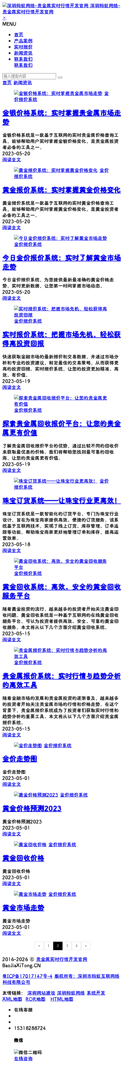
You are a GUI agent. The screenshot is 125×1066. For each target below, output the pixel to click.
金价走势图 (19, 758)
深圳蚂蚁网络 (71, 993)
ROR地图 (35, 999)
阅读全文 (11, 159)
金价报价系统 (28, 244)
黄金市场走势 (23, 907)
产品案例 (23, 40)
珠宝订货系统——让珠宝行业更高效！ (61, 500)
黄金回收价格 (23, 857)
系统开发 (96, 993)
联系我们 (23, 59)
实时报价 (23, 47)
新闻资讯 (23, 53)
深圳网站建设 (41, 993)
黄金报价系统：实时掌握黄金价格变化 (61, 189)
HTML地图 (62, 999)
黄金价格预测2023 (32, 807)
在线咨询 (23, 1058)
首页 (18, 34)
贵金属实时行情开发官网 (61, 959)
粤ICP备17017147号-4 (27, 976)
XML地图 (12, 999)
